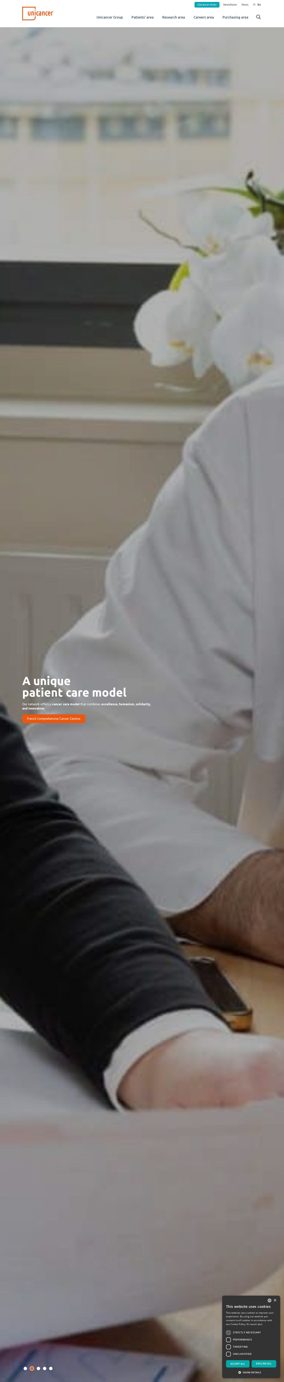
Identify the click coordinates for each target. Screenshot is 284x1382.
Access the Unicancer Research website (54, 718)
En (259, 4)
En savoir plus (254, 1324)
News (245, 4)
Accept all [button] (237, 1363)
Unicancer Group (110, 17)
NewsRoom (230, 4)
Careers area (204, 17)
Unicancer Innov (207, 4)
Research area (173, 17)
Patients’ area (143, 17)
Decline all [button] (264, 1363)
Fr (254, 4)
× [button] (274, 1300)
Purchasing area (235, 17)
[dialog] (251, 1337)
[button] (25, 1368)
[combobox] (269, 1300)
